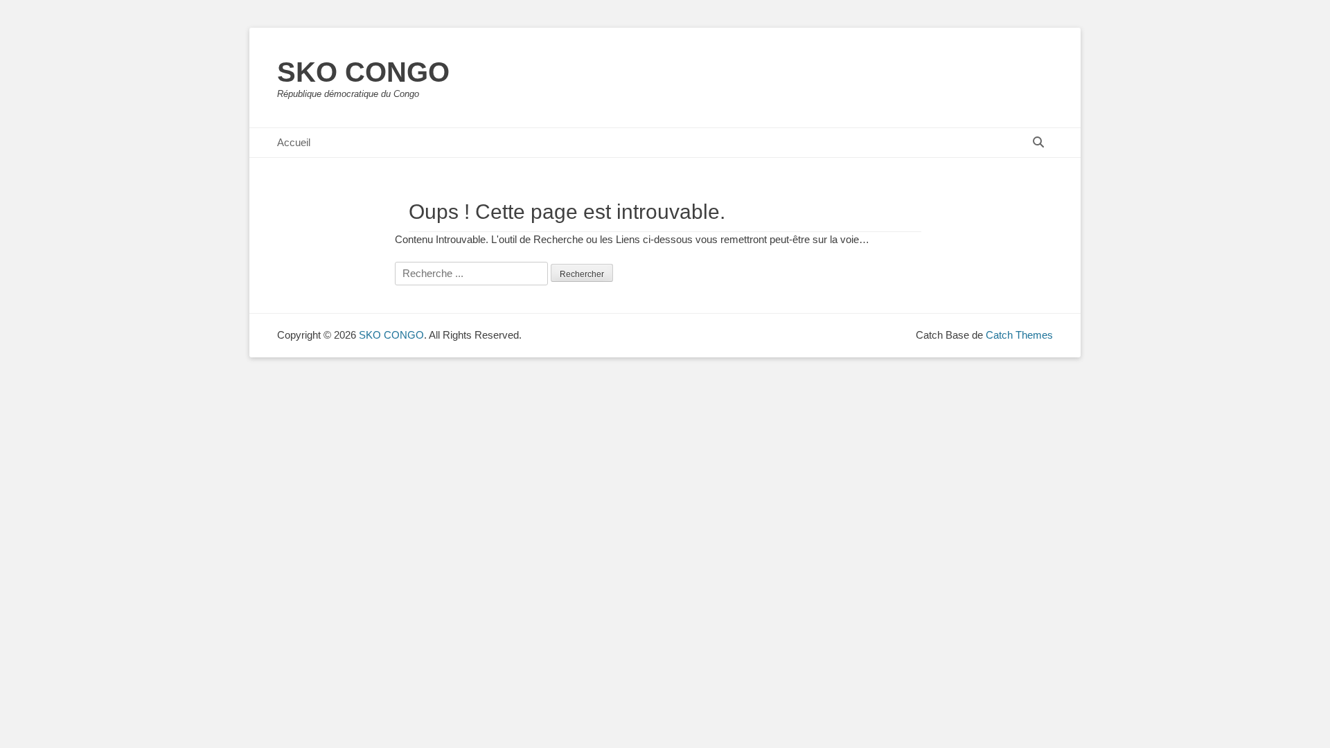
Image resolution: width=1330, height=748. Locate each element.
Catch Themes (1019, 335)
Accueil (293, 142)
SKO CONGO (363, 72)
